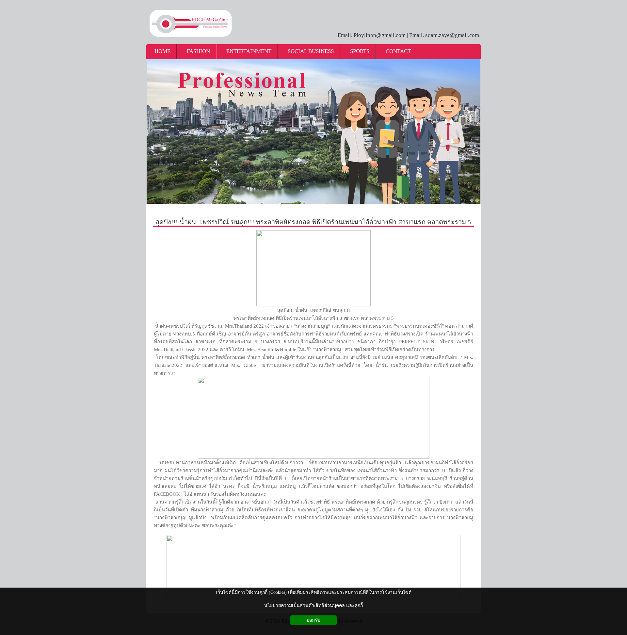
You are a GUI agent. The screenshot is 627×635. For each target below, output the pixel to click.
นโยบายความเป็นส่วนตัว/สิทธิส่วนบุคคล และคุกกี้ (313, 605)
